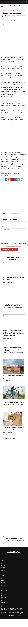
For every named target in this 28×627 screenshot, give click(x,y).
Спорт (2, 599)
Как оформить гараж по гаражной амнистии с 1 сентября (13, 376)
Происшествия (5, 584)
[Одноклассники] (9, 179)
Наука (2, 580)
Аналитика (4, 577)
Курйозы (3, 595)
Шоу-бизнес (4, 585)
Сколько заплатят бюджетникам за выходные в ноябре (13, 428)
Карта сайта (4, 565)
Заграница (4, 590)
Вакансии (3, 578)
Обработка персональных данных (9, 570)
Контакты (3, 563)
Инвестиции (4, 592)
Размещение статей (6, 567)
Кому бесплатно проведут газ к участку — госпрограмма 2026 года (13, 402)
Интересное (4, 593)
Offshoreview (4, 10)
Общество (4, 582)
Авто (2, 575)
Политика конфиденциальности (9, 569)
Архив (2, 560)
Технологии (4, 600)
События (3, 597)
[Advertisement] (14, 43)
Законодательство (20, 10)
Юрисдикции (12, 10)
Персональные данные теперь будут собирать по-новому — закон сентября (13, 349)
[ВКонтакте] (6, 179)
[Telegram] (22, 179)
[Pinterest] (12, 179)
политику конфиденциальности (13, 246)
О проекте (4, 562)
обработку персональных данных (14, 244)
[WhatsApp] (18, 179)
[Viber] (15, 179)
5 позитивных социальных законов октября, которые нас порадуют (13, 537)
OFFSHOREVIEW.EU (14, 553)
